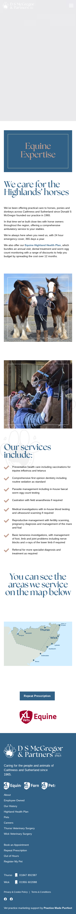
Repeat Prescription (15, 850)
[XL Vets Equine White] (12, 785)
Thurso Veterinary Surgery (19, 828)
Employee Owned (14, 800)
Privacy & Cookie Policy (16, 892)
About (7, 794)
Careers (8, 822)
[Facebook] (5, 899)
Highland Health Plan (16, 811)
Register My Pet (13, 861)
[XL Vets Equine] (38, 717)
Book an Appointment (16, 844)
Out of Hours (11, 855)
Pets (6, 817)
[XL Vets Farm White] (31, 785)
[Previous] (8, 307)
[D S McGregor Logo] (33, 751)
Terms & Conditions (41, 892)
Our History (10, 806)
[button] (71, 5)
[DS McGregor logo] (26, 5)
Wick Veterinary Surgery (18, 833)
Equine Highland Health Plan (43, 245)
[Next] (67, 307)
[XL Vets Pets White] (48, 785)
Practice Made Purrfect (58, 907)
